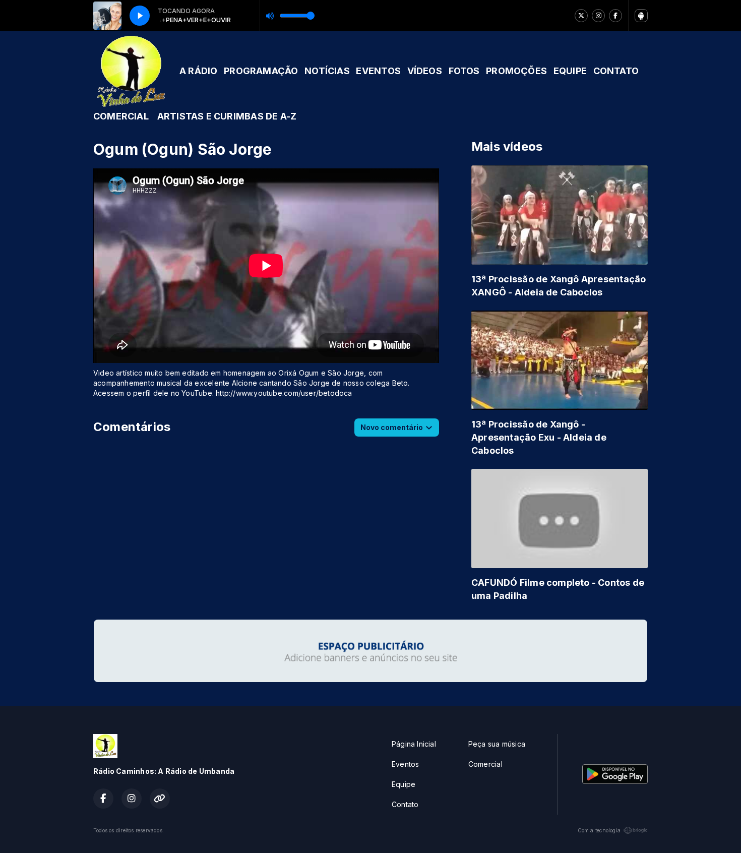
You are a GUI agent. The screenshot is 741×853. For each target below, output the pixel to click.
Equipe (403, 784)
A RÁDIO (198, 71)
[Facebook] (615, 15)
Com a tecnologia (599, 830)
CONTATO (616, 71)
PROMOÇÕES (516, 71)
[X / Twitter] (581, 15)
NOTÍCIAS (327, 71)
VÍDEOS (424, 71)
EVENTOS (378, 71)
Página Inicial (414, 744)
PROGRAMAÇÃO (261, 71)
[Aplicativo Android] (641, 15)
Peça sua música (496, 744)
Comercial (485, 764)
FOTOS (464, 71)
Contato (405, 804)
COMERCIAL (121, 116)
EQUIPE (570, 71)
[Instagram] (598, 15)
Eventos (405, 764)
